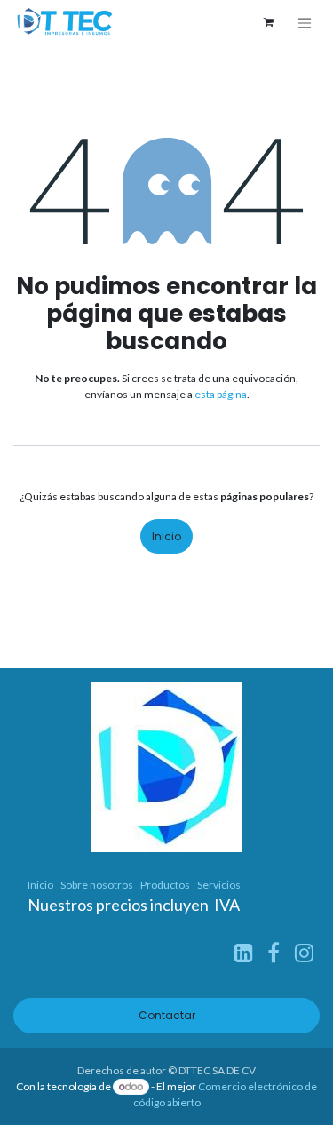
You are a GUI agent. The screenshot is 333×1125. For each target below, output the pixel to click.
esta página (220, 394)
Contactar (167, 1015)
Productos (165, 884)
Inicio (166, 536)
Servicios (219, 884)
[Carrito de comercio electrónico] (268, 22)
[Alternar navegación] (304, 22)
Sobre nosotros (96, 884)
